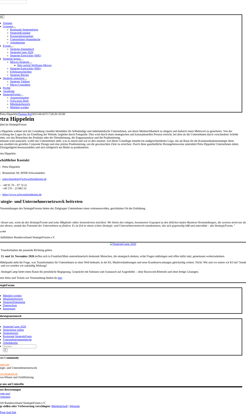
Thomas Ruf (25, 114)
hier (60, 277)
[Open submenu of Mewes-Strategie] (30, 63)
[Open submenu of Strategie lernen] (22, 59)
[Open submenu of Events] (12, 46)
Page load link (8, 412)
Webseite (75, 406)
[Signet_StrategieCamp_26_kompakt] (123, 244)
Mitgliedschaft (59, 406)
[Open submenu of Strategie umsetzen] (25, 79)
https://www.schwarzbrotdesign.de (22, 194)
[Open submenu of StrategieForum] (21, 95)
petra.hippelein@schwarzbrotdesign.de (24, 179)
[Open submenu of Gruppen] (14, 27)
